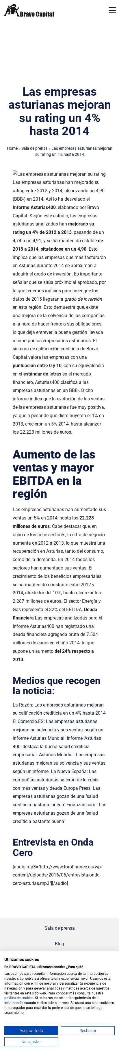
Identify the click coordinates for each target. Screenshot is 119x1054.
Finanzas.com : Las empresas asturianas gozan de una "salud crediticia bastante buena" (59, 813)
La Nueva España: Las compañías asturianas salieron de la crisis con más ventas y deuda (55, 780)
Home (12, 148)
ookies (28, 998)
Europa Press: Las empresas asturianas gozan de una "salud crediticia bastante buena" (56, 796)
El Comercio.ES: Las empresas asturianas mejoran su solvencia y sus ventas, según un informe (58, 730)
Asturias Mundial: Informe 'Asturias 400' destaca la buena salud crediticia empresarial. (57, 746)
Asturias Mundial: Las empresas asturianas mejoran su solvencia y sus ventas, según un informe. (59, 763)
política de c (13, 998)
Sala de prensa (34, 148)
